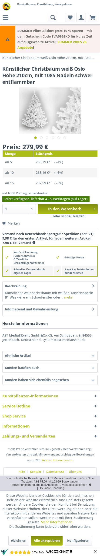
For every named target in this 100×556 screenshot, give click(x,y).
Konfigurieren (78, 540)
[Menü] (6, 17)
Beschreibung (16, 286)
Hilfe (21, 471)
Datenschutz (55, 471)
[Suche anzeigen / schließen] (52, 17)
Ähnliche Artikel (18, 355)
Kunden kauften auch (22, 367)
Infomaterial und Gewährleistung (31, 309)
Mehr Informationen (56, 522)
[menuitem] (6, 17)
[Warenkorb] (92, 17)
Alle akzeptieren (47, 540)
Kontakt (35, 471)
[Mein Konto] (81, 17)
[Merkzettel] (69, 17)
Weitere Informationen (57, 460)
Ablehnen (18, 540)
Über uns (75, 471)
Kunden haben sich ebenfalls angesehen (37, 380)
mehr (68, 297)
